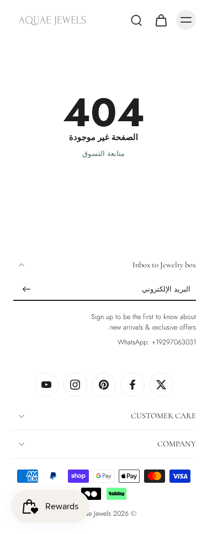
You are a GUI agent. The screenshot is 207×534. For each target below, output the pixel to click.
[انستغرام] (75, 385)
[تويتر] (161, 385)
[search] (136, 20)
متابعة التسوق (103, 154)
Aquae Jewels (92, 514)
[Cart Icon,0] (160, 20)
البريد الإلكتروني (166, 290)
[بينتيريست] (104, 385)
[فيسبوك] (132, 385)
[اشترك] (26, 290)
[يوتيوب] (46, 385)
